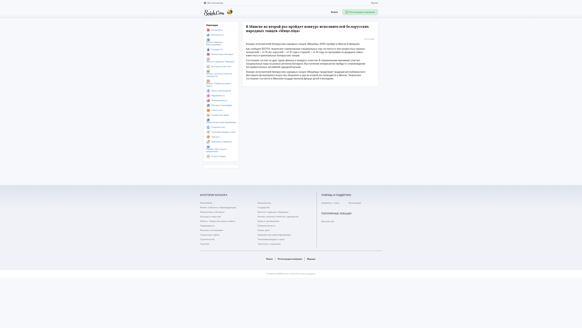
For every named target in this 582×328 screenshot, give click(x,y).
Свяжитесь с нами (330, 202)
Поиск (269, 258)
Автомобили (206, 202)
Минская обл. (327, 221)
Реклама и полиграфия (211, 230)
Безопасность (264, 202)
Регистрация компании (290, 258)
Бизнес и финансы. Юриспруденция (218, 207)
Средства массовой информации (274, 234)
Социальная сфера (209, 234)
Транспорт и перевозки (269, 243)
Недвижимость (207, 225)
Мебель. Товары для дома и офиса (217, 221)
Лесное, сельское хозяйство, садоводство (278, 216)
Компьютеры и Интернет (212, 212)
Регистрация (355, 202)
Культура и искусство (210, 216)
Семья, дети (264, 230)
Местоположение (215, 3)
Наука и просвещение (268, 221)
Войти (334, 12)
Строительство (207, 239)
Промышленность (266, 225)
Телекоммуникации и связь (271, 239)
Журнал (374, 3)
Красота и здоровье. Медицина (273, 212)
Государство (264, 207)
